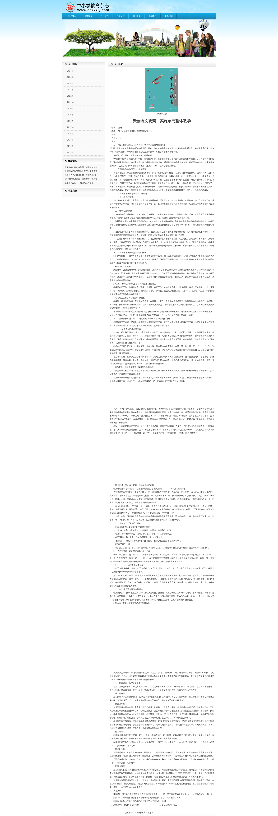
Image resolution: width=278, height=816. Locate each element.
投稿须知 (120, 16)
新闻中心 (153, 16)
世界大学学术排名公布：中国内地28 (80, 175)
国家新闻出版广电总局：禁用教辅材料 (81, 167)
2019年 (70, 115)
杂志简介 (88, 16)
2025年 (70, 77)
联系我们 (169, 16)
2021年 (70, 102)
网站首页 (72, 16)
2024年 (70, 83)
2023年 (70, 90)
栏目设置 (104, 16)
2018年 (70, 121)
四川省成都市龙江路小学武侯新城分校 (134, 131)
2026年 (70, 71)
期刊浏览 (136, 16)
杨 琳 (120, 128)
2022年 (70, 96)
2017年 (70, 127)
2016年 (70, 133)
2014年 (70, 146)
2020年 (70, 108)
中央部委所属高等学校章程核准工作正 (81, 171)
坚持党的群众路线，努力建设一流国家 (81, 179)
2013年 (70, 152)
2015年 (70, 140)
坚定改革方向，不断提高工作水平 (79, 183)
